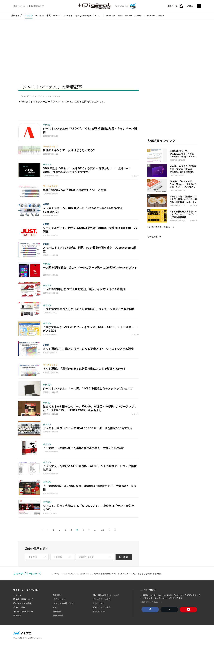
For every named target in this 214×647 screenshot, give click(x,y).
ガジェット (67, 15)
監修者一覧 (58, 615)
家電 (48, 15)
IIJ (96, 15)
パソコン (28, 15)
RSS (55, 607)
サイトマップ (59, 599)
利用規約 (57, 595)
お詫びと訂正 (99, 611)
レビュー (128, 16)
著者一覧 (17, 615)
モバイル (39, 15)
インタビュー (149, 16)
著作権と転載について (23, 599)
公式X (120, 16)
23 (102, 529)
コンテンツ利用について (64, 603)
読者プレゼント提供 (22, 603)
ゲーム (56, 15)
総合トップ (16, 15)
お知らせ (17, 595)
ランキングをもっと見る (158, 227)
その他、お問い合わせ (23, 611)
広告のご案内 (19, 607)
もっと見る (152, 237)
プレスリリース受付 (102, 599)
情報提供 (57, 611)
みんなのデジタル (83, 15)
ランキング (110, 16)
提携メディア (99, 603)
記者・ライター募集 (102, 607)
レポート (138, 16)
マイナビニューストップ (32, 96)
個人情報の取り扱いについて (106, 595)
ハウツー (161, 16)
